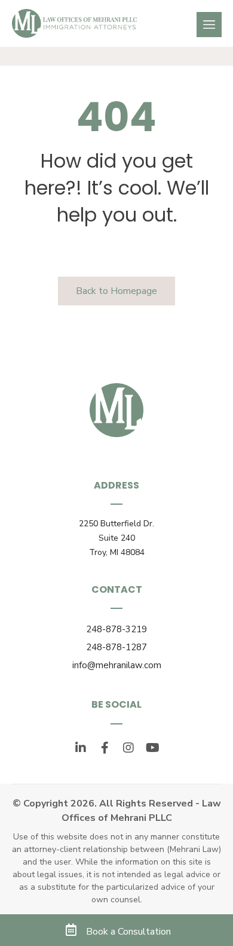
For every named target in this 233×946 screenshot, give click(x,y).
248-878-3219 (116, 629)
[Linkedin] (81, 748)
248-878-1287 (116, 647)
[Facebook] (104, 748)
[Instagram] (128, 748)
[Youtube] (152, 748)
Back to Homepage (116, 291)
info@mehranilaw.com (116, 665)
